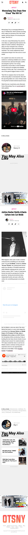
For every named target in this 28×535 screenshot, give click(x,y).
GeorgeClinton (22, 410)
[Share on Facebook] (9, 22)
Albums (20, 525)
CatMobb (20, 409)
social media (20, 86)
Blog (24, 525)
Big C (12, 219)
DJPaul (9, 410)
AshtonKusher (14, 409)
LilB (13, 412)
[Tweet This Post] (12, 22)
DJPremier (15, 410)
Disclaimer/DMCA (14, 528)
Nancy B (11, 17)
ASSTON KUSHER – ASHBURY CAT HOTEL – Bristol (11, 368)
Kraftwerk (8, 412)
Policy (21, 527)
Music (13, 527)
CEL (25, 409)
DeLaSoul (4, 410)
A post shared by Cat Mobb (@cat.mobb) (14, 324)
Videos (17, 527)
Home (4, 525)
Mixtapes (8, 527)
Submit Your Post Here (12, 525)
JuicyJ (3, 412)
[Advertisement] (14, 178)
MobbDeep (17, 412)
